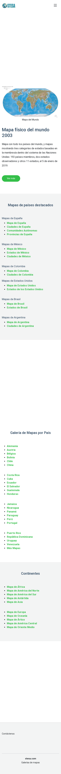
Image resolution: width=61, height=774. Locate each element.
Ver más (11, 178)
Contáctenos (8, 733)
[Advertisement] (30, 51)
